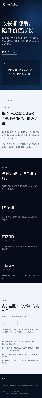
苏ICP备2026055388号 (23, 393)
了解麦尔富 (5, 52)
